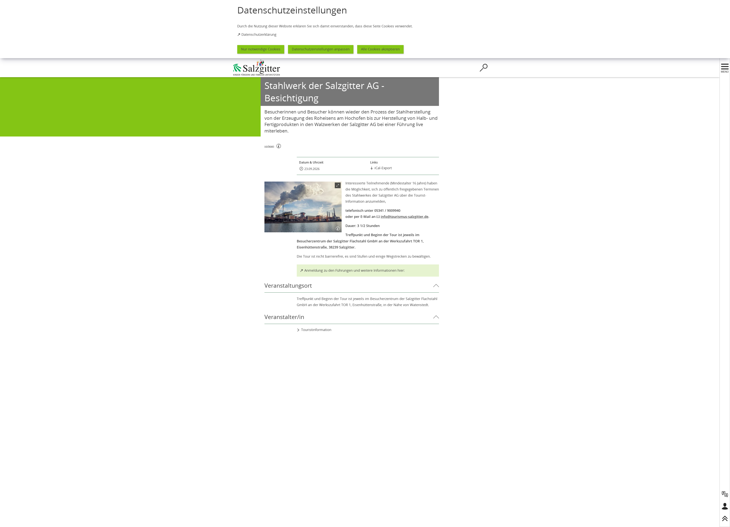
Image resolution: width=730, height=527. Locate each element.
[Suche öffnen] (483, 67)
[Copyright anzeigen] (337, 227)
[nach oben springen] (725, 518)
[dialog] (365, 29)
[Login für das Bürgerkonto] (725, 506)
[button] (303, 207)
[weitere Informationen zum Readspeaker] (278, 146)
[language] (725, 494)
